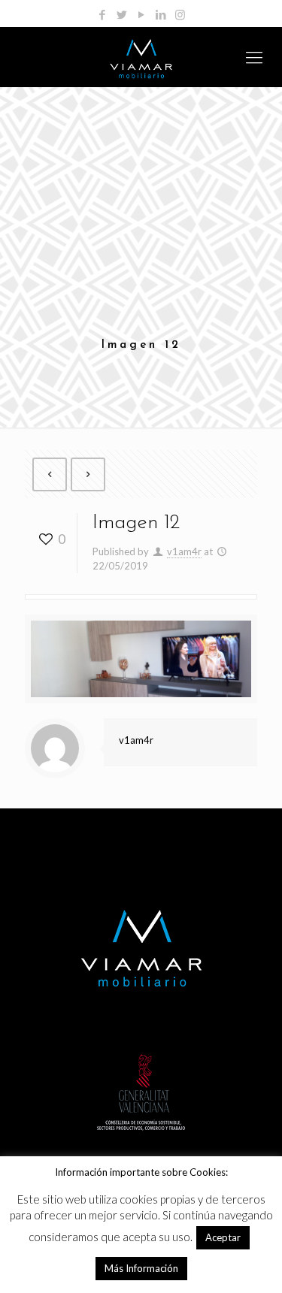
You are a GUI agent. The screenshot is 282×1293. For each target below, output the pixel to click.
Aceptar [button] (223, 1237)
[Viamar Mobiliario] (141, 57)
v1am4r (184, 551)
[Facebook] (102, 14)
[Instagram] (180, 14)
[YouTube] (141, 14)
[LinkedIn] (160, 14)
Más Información (141, 1268)
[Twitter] (121, 14)
